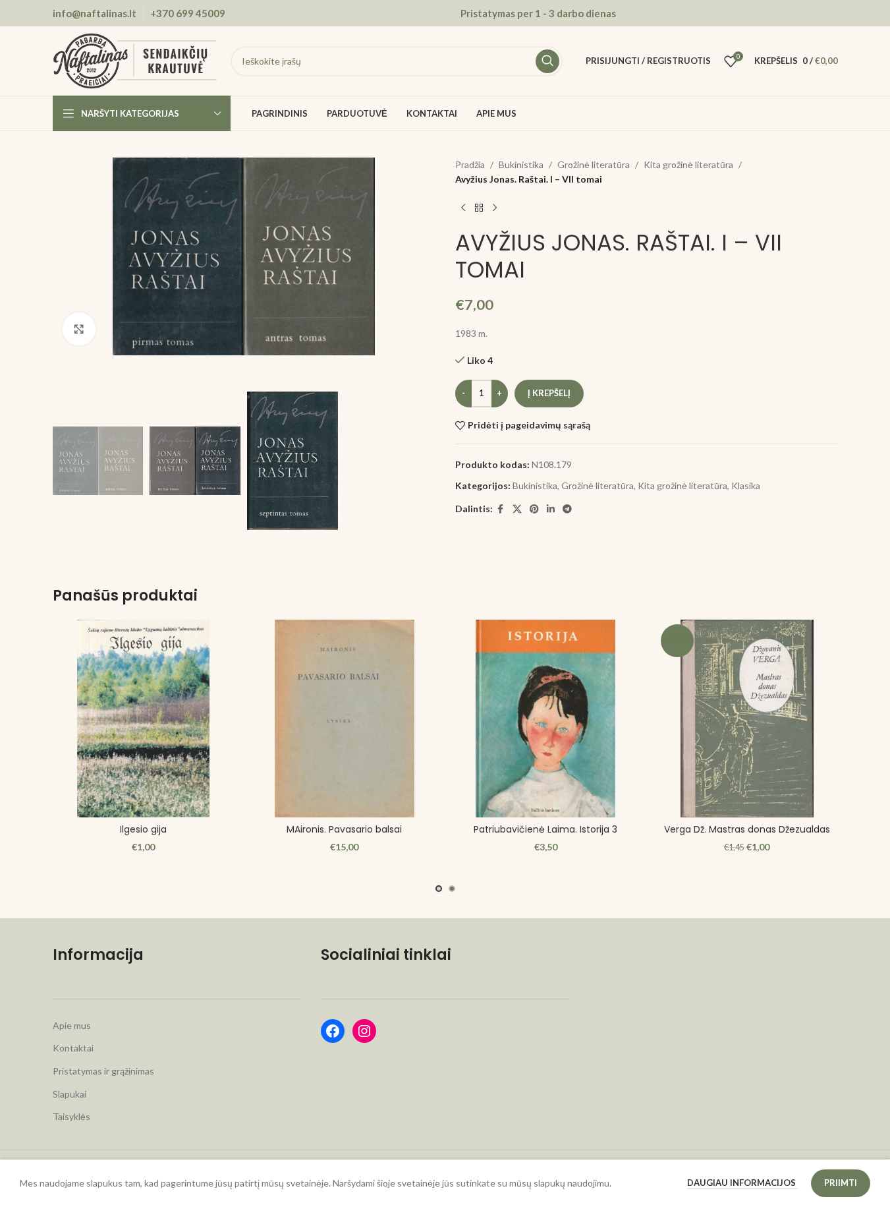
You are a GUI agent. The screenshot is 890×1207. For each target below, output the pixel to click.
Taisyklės (71, 1116)
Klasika (745, 485)
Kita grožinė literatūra (688, 164)
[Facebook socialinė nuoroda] (501, 509)
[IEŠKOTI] (547, 61)
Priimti (840, 1182)
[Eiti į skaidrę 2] (452, 888)
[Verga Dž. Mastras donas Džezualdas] (747, 718)
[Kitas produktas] (495, 208)
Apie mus (72, 1025)
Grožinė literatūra (593, 164)
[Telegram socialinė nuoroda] (567, 509)
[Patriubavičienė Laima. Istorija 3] (546, 718)
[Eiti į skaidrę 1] (438, 888)
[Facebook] (333, 1031)
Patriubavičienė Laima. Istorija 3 (545, 829)
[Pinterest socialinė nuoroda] (534, 509)
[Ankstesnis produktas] (463, 208)
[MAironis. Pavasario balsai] (344, 718)
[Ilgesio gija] (144, 718)
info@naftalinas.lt (94, 13)
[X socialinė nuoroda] (517, 509)
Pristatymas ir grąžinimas (103, 1070)
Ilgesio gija (143, 829)
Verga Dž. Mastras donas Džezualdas (747, 829)
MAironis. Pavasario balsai (344, 829)
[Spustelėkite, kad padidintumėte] (79, 328)
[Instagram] (364, 1031)
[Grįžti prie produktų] (479, 208)
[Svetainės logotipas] (135, 59)
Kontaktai (73, 1047)
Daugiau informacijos (742, 1182)
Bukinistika (521, 164)
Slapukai (69, 1094)
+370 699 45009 (187, 13)
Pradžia (470, 164)
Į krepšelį (549, 393)
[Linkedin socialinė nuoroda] (551, 509)
